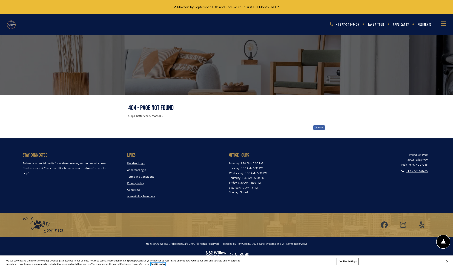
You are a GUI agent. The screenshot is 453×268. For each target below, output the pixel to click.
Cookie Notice (158, 264)
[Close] (447, 261)
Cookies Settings (348, 261)
